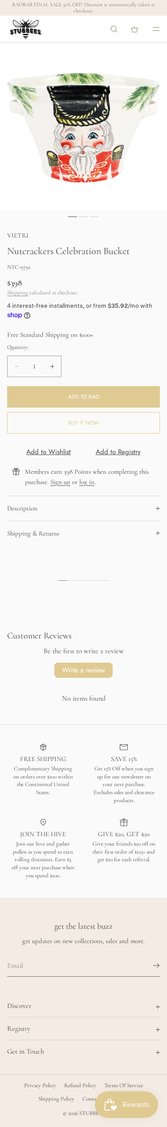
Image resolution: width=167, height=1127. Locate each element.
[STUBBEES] (26, 29)
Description (22, 508)
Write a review (83, 670)
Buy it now (83, 423)
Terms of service (123, 1085)
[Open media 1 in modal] (83, 126)
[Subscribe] (149, 965)
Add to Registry (118, 452)
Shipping (17, 292)
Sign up (60, 482)
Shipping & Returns (33, 533)
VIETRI (18, 235)
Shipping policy (56, 1098)
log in (86, 482)
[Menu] (150, 29)
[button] (114, 29)
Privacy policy (40, 1085)
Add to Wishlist (48, 452)
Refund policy (80, 1085)
